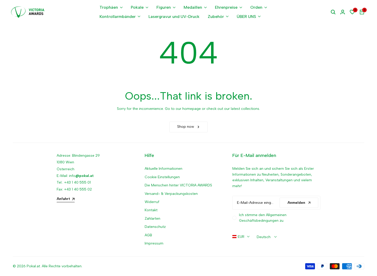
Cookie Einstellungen (162, 177)
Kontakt (151, 210)
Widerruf (152, 202)
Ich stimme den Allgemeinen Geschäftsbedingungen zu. (262, 218)
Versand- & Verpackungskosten (171, 194)
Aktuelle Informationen (163, 168)
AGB (148, 235)
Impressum (154, 243)
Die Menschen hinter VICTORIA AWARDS (178, 185)
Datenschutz (155, 227)
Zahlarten (152, 218)
